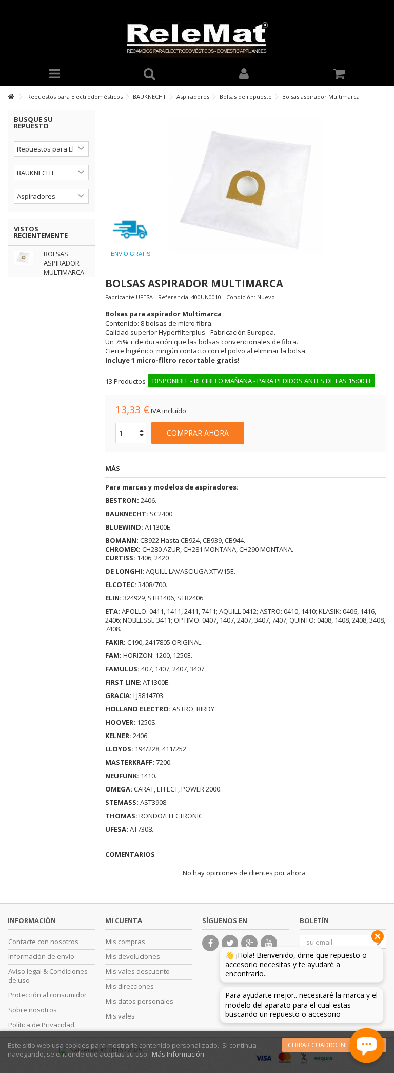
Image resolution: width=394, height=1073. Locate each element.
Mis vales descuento (138, 971)
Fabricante (119, 297)
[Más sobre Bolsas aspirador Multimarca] (26, 258)
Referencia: (174, 297)
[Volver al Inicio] (11, 96)
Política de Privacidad (41, 1025)
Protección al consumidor (47, 995)
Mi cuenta (123, 920)
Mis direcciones (130, 986)
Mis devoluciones (133, 956)
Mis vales (120, 1016)
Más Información (178, 1054)
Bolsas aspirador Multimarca (64, 263)
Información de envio (41, 956)
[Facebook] (210, 943)
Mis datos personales (139, 1001)
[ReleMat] (197, 39)
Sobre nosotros (32, 1010)
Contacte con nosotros (43, 941)
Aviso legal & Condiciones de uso (48, 976)
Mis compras (125, 941)
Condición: (240, 297)
